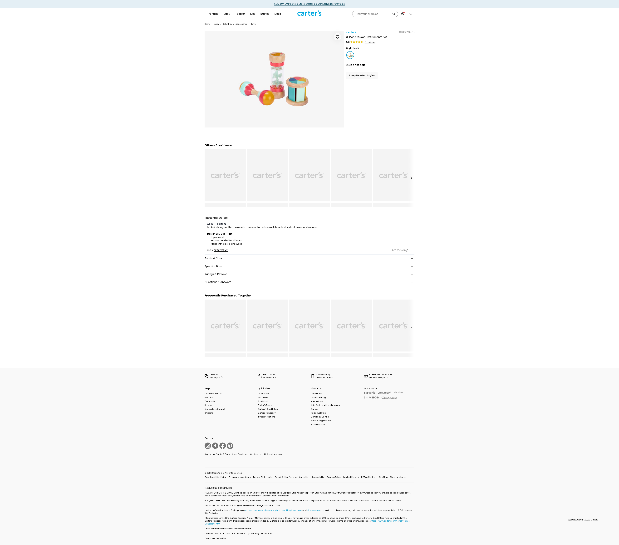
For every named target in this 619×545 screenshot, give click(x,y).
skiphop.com (279, 510)
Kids (252, 14)
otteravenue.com (315, 510)
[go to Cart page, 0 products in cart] (410, 14)
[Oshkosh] (384, 393)
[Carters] (369, 393)
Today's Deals (265, 405)
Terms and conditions (240, 477)
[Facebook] (222, 446)
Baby (227, 14)
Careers (315, 409)
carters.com (251, 510)
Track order (210, 401)
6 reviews (370, 42)
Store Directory (318, 424)
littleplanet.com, (294, 510)
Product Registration (321, 420)
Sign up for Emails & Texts (217, 454)
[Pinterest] (230, 446)
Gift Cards (263, 397)
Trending (212, 14)
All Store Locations (273, 454)
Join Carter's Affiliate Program (325, 405)
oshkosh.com (265, 510)
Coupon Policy (334, 477)
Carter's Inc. (316, 393)
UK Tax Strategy (369, 477)
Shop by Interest (398, 477)
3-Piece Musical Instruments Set (366, 37)
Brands (264, 14)
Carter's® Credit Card (268, 409)
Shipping (209, 413)
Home (207, 24)
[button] (411, 178)
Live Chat (209, 397)
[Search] (393, 13)
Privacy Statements (262, 477)
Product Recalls (351, 477)
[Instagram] (208, 446)
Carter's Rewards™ (267, 413)
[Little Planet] (399, 393)
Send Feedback (240, 454)
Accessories (241, 24)
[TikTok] (215, 446)
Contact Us (255, 454)
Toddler (240, 14)
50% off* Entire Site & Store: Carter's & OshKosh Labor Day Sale (309, 3)
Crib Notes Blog (318, 397)
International (317, 401)
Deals (277, 14)
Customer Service (213, 393)
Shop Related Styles (362, 75)
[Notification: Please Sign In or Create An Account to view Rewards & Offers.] (403, 14)
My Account (263, 393)
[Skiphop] (371, 397)
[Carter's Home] (309, 13)
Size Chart (263, 401)
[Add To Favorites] (337, 36)
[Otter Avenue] (389, 398)
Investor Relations (266, 416)
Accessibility (318, 477)
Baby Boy (227, 24)
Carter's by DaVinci (320, 416)
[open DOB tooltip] (413, 32)
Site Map (383, 477)
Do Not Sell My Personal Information (292, 477)
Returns (208, 405)
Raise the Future (318, 413)
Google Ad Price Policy (215, 477)
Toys (253, 24)
